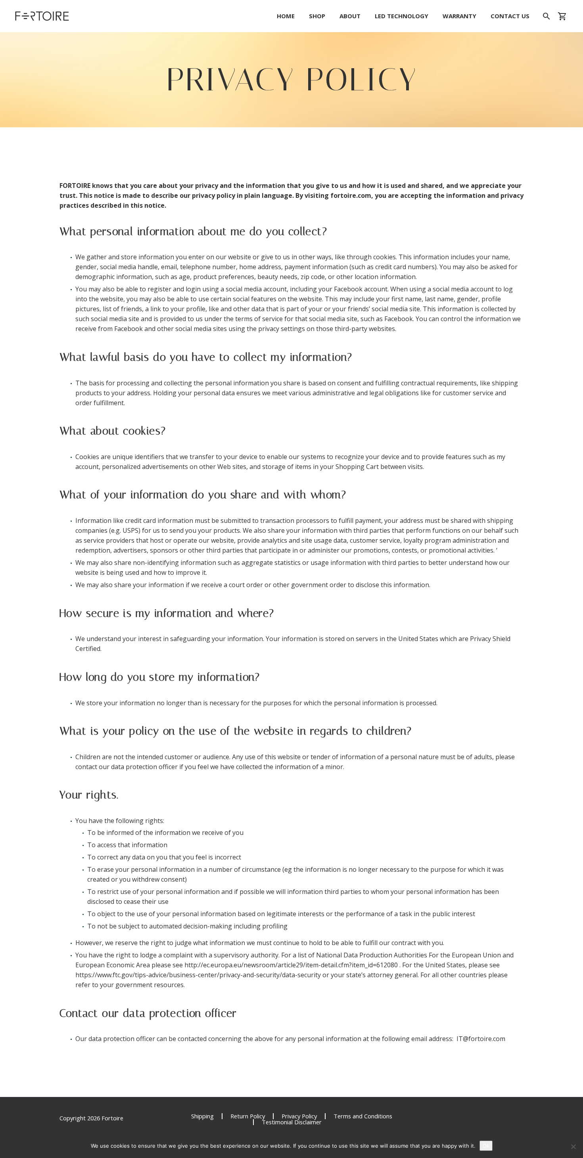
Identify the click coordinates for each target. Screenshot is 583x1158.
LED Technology (401, 16)
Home (286, 16)
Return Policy (247, 1116)
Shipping (202, 1116)
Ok (486, 1146)
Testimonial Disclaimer (292, 1122)
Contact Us (510, 16)
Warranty (459, 16)
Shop (317, 16)
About (350, 16)
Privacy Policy (299, 1116)
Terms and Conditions (363, 1116)
